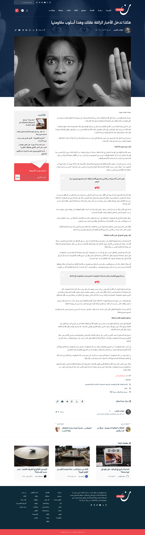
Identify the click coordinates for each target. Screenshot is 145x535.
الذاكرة (97, 384)
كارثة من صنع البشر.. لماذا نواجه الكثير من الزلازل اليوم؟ (72, 470)
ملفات (68, 10)
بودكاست (52, 10)
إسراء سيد (81, 476)
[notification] (27, 10)
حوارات (36, 503)
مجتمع (83, 10)
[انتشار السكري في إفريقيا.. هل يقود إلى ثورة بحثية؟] (113, 456)
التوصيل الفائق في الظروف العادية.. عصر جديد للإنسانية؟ (32, 470)
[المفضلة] (17, 10)
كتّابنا (24, 496)
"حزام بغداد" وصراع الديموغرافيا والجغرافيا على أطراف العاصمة (27, 122)
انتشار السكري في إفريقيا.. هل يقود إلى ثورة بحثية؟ (115, 470)
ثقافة (76, 10)
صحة (47, 518)
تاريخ (60, 507)
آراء (60, 503)
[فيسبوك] (58, 412)
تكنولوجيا (58, 518)
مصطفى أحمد (39, 476)
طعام (47, 514)
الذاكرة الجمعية (89, 384)
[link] (98, 188)
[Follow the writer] (110, 411)
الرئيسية (108, 10)
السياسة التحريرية (21, 503)
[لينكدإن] (56, 412)
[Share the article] (37, 30)
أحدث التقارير (34, 493)
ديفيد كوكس (121, 476)
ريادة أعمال (46, 503)
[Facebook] (50, 2)
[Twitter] (47, 2)
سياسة (100, 10)
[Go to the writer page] (128, 412)
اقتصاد (92, 10)
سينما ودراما (45, 511)
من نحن (24, 493)
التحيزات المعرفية (105, 384)
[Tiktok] (36, 2)
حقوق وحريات (57, 500)
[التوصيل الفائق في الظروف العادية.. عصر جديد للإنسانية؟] (31, 456)
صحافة (47, 496)
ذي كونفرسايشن (120, 375)
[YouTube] (44, 2)
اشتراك (17, 177)
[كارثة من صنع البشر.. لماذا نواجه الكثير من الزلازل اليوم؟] (72, 456)
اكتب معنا (23, 500)
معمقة (60, 10)
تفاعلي (36, 511)
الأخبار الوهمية (115, 384)
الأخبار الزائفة (123, 384)
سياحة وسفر (45, 507)
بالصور (36, 518)
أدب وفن (46, 500)
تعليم (60, 514)
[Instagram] (42, 2)
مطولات (36, 500)
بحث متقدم (23, 507)
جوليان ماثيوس (118, 30)
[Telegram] (39, 2)
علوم (125, 388)
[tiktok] (91, 505)
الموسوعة (35, 514)
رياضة (59, 511)
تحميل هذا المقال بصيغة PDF (118, 392)
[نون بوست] (123, 10)
